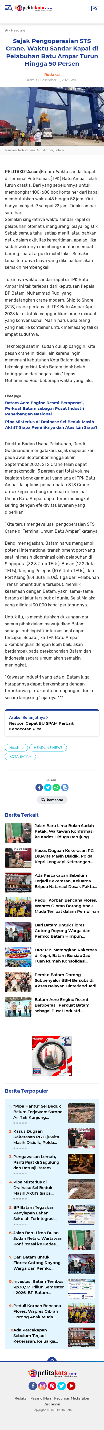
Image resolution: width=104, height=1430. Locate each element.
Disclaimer (52, 1404)
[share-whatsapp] (56, 787)
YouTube (75, 1392)
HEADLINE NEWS (48, 748)
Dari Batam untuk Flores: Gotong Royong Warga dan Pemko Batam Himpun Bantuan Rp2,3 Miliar (38, 1262)
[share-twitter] (47, 787)
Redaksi (21, 1398)
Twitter (64, 1392)
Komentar (54, 800)
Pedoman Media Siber (71, 1398)
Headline (16, 748)
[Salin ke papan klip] (65, 787)
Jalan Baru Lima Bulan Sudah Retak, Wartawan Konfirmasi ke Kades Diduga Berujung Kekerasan (37, 1238)
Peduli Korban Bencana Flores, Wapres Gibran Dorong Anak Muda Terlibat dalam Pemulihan (37, 1311)
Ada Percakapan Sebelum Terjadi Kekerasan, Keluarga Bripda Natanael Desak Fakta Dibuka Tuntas (36, 1335)
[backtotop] (52, 1362)
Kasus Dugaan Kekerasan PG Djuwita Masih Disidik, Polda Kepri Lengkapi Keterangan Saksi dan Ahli (36, 1137)
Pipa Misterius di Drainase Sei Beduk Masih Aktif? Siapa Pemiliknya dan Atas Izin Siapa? (38, 1187)
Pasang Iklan (40, 1398)
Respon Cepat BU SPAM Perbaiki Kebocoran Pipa (42, 726)
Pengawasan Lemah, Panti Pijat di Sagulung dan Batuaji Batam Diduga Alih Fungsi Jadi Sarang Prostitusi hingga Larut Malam (38, 1162)
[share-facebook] (39, 787)
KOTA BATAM (20, 756)
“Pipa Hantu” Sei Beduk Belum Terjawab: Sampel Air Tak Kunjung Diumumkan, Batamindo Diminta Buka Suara (38, 1112)
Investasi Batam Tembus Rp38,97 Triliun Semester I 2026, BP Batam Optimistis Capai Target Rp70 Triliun (38, 1287)
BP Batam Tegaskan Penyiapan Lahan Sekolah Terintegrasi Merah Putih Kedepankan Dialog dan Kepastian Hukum (37, 1213)
